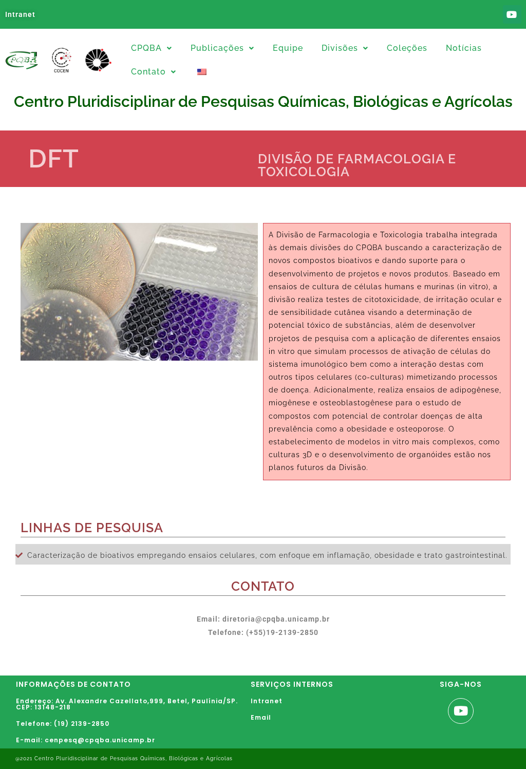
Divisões (340, 48)
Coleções (407, 48)
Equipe (288, 48)
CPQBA (146, 48)
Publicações (217, 48)
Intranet (20, 14)
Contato (148, 72)
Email (261, 717)
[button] (151, 48)
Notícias (464, 48)
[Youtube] (512, 14)
